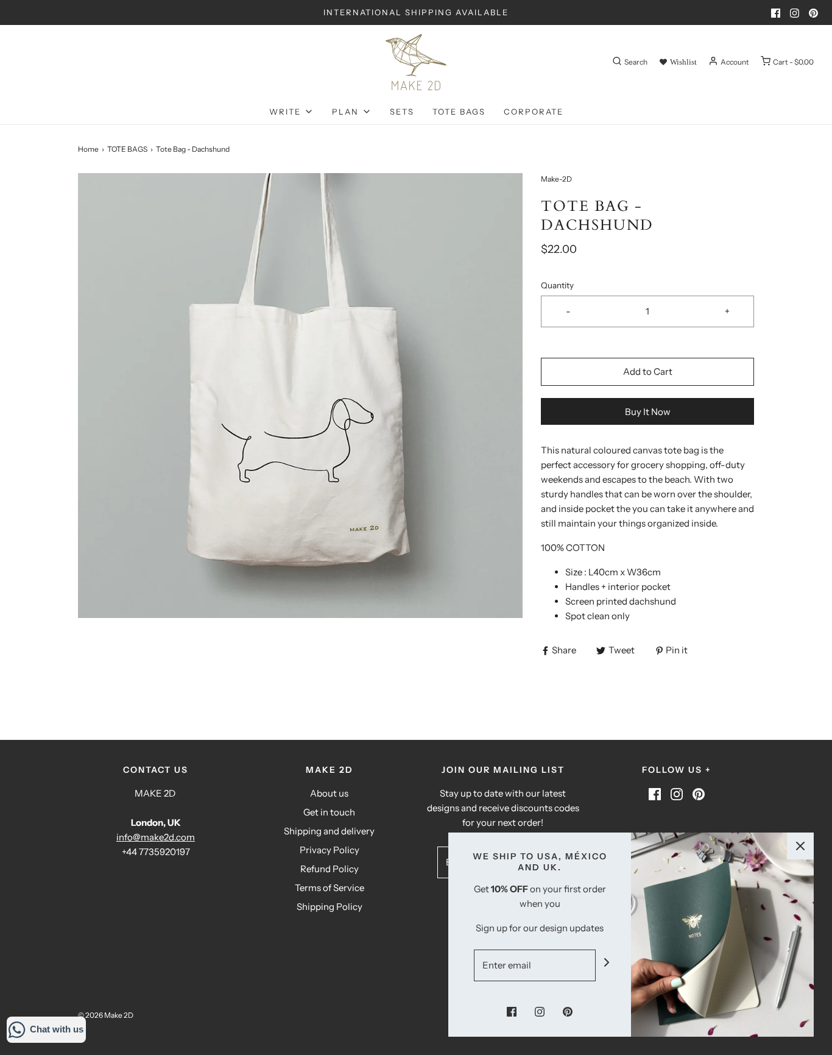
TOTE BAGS (458, 111)
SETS (402, 111)
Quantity (557, 285)
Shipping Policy (329, 906)
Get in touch (329, 812)
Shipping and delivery (329, 831)
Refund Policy (329, 869)
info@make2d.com (155, 837)
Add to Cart (647, 371)
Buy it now (648, 411)
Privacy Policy (329, 850)
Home (88, 149)
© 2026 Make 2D (105, 1015)
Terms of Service (329, 887)
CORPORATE (533, 111)
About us (329, 793)
